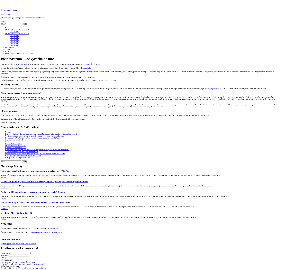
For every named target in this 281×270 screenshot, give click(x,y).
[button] (10, 266)
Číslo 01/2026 (14, 32)
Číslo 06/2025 (14, 46)
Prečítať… (4, 177)
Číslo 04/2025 (14, 42)
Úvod (7, 28)
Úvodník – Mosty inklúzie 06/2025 (16, 213)
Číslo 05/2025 (14, 44)
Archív (7, 49)
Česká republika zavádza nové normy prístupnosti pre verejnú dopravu (33, 192)
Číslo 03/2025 (14, 40)
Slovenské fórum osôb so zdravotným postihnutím (40, 228)
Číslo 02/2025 (14, 38)
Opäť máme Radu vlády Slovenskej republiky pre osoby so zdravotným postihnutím (34, 136)
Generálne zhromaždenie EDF (15, 148)
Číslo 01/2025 (14, 36)
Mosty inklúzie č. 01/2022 (92, 64)
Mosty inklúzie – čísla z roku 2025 (17, 34)
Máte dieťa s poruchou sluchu (15, 146)
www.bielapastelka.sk (212, 89)
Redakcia (68, 64)
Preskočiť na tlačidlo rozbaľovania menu (19, 53)
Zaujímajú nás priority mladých (16, 140)
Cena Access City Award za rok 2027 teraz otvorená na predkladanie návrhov (36, 202)
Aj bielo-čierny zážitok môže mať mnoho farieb (21, 152)
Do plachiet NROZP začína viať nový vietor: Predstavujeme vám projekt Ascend (33, 138)
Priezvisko (4, 255)
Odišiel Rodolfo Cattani (13, 144)
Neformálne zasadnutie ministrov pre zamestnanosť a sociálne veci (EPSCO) (35, 171)
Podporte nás (9, 48)
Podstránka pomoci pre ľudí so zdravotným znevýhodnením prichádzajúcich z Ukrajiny (35, 154)
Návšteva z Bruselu (12, 142)
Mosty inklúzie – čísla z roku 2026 (17, 30)
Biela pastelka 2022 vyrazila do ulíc (17, 158)
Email (3, 258)
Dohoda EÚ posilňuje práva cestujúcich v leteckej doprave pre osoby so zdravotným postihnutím (44, 181)
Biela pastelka (86, 68)
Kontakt (8, 51)
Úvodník (8, 132)
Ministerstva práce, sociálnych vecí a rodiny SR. (46, 232)
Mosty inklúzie (6, 14)
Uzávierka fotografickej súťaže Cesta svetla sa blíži (23, 156)
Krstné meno (5, 253)
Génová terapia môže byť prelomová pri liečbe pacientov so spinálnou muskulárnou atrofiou (37, 150)
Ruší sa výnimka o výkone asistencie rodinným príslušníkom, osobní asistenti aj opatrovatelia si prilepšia (41, 134)
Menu (3, 22)
